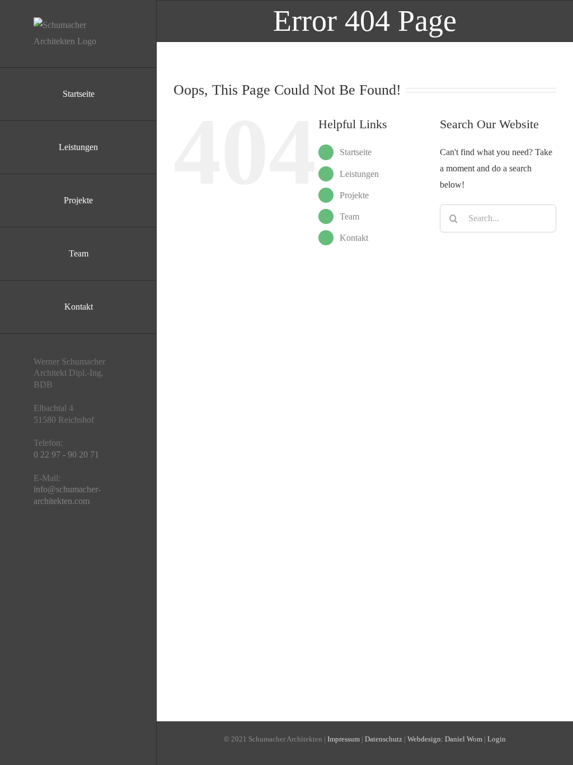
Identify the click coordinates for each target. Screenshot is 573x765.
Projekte (354, 195)
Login (496, 739)
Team (349, 216)
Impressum (343, 739)
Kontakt (354, 237)
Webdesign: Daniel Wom (444, 739)
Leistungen (359, 174)
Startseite (356, 152)
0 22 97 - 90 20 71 (66, 454)
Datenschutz (383, 739)
